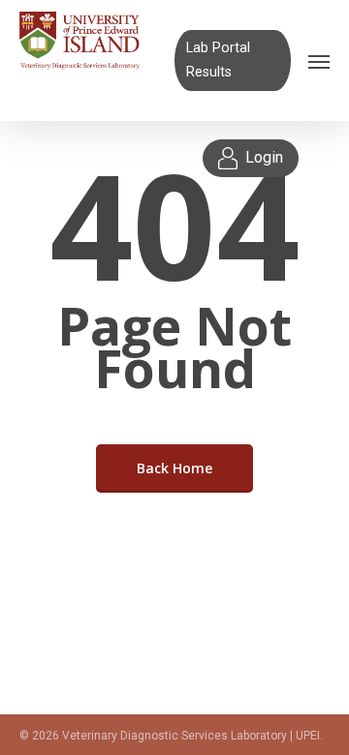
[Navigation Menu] (319, 61)
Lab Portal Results (218, 59)
